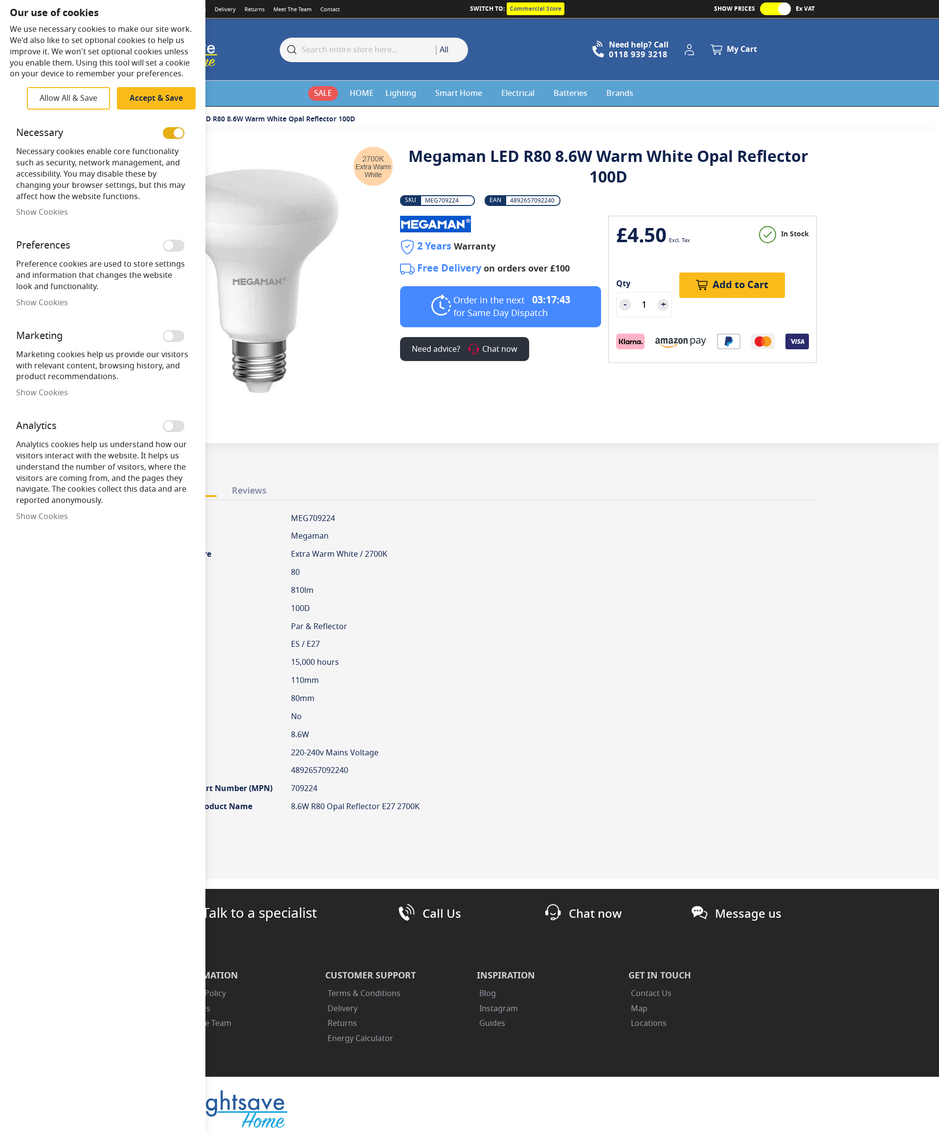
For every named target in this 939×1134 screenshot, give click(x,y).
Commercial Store (535, 8)
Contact (330, 9)
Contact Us (651, 993)
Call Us (442, 914)
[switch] (173, 133)
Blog (487, 993)
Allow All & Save (68, 98)
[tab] (249, 488)
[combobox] (452, 50)
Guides (492, 1023)
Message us (748, 914)
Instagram (498, 1009)
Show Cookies (42, 212)
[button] (691, 50)
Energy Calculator (360, 1038)
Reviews (249, 490)
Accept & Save (156, 98)
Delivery (225, 9)
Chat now (595, 914)
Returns (255, 9)
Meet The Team (292, 9)
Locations (649, 1023)
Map (639, 1009)
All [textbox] (444, 50)
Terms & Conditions (364, 993)
